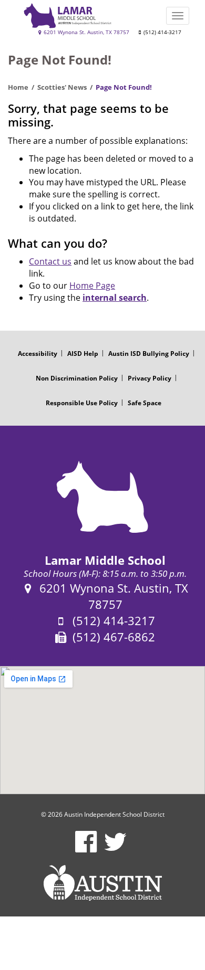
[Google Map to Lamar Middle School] (102, 730)
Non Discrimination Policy (77, 378)
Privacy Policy (149, 378)
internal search (115, 297)
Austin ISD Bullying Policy (148, 353)
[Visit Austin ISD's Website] (102, 883)
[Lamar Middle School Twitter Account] (115, 848)
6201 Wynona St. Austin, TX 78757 (85, 32)
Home (18, 87)
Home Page (92, 285)
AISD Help (82, 353)
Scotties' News (62, 87)
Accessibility (37, 353)
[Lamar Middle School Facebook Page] (86, 848)
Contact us (50, 261)
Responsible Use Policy (82, 402)
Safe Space (144, 402)
